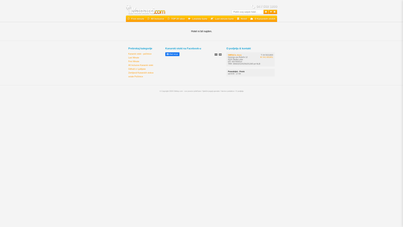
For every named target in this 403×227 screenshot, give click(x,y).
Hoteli (243, 18)
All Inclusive (157, 18)
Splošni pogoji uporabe (211, 91)
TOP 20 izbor (178, 18)
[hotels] (266, 12)
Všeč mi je (173, 54)
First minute (137, 18)
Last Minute (133, 57)
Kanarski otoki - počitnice (139, 54)
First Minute (133, 61)
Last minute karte (224, 18)
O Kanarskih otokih (264, 18)
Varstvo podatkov (227, 91)
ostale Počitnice (135, 76)
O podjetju (240, 91)
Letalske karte (199, 18)
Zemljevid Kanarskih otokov (141, 73)
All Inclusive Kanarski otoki (140, 65)
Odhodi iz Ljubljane (137, 69)
